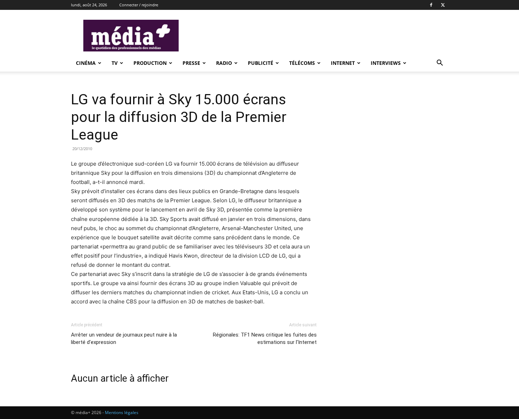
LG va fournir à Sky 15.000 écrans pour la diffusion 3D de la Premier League (178, 117)
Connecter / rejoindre (138, 4)
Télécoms (302, 63)
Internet (343, 63)
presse (191, 63)
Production (150, 63)
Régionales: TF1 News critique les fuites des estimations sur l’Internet (265, 338)
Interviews (386, 63)
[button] (439, 63)
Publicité (260, 63)
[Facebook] (431, 5)
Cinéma (86, 63)
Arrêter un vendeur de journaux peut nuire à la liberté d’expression (124, 338)
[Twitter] (442, 5)
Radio (224, 63)
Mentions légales (121, 412)
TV (115, 63)
